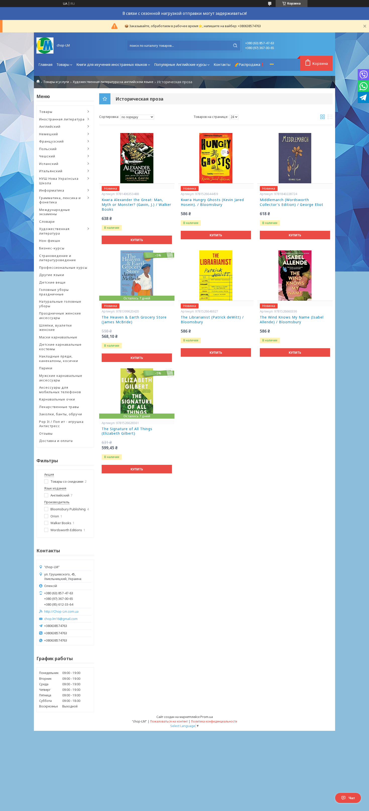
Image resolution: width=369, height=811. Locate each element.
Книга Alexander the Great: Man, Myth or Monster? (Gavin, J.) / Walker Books (136, 205)
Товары (62, 64)
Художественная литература (54, 231)
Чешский (47, 156)
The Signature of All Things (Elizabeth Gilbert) (127, 431)
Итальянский (51, 171)
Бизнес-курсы (52, 248)
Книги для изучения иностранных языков (111, 64)
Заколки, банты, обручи (60, 414)
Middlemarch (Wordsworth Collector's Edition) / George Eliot (291, 202)
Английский (49, 126)
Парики (45, 368)
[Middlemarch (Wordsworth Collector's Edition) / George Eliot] (295, 158)
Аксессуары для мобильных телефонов (60, 389)
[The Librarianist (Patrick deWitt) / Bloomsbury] (216, 275)
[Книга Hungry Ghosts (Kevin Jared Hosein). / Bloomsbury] (216, 158)
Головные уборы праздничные (54, 291)
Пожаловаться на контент (169, 721)
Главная (45, 64)
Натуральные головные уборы (60, 303)
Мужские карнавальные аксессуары (60, 377)
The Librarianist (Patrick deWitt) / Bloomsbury (212, 319)
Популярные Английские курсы (180, 64)
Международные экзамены (54, 211)
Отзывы (46, 433)
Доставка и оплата (56, 440)
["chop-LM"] (44, 45)
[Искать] (235, 45)
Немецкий (48, 134)
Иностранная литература (62, 119)
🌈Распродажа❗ (249, 64)
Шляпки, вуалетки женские (55, 327)
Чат (352, 798)
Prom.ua (206, 716)
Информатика (51, 190)
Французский (51, 141)
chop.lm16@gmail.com (61, 619)
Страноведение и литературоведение (57, 257)
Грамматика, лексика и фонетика (60, 200)
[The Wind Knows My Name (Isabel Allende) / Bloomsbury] (295, 275)
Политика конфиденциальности (214, 721)
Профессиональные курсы (63, 267)
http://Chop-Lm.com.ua (61, 611)
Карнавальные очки (57, 399)
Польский (48, 149)
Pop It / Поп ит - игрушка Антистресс (61, 423)
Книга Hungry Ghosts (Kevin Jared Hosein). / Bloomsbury (212, 202)
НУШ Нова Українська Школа (59, 180)
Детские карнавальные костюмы (60, 346)
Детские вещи (52, 282)
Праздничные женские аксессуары (60, 315)
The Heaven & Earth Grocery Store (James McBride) (134, 319)
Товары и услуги (56, 82)
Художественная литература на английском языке (113, 82)
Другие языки (51, 275)
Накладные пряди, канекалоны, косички (58, 358)
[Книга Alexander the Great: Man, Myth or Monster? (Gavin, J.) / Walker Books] (136, 158)
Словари (47, 221)
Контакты (222, 64)
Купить (137, 240)
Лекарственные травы (59, 406)
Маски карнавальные (58, 337)
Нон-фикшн (49, 240)
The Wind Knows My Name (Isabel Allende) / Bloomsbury (292, 319)
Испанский (48, 163)
